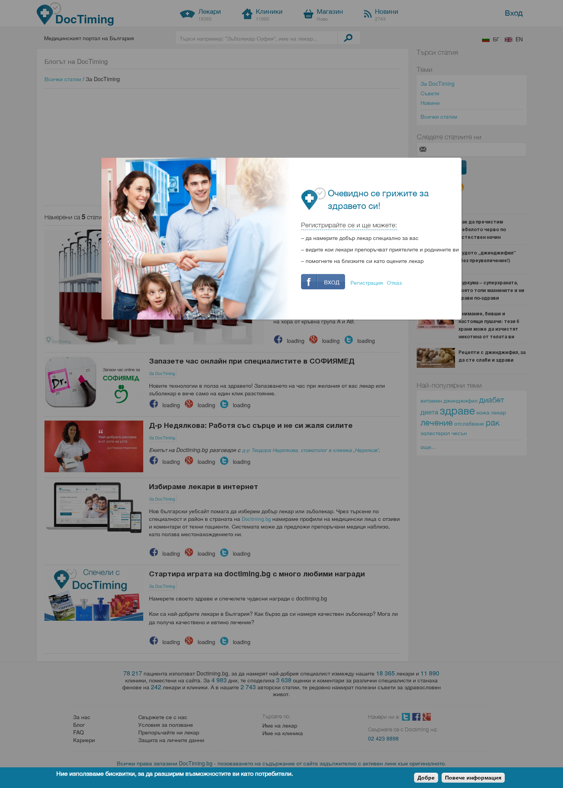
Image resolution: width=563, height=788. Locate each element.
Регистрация (366, 282)
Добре (426, 778)
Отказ (394, 282)
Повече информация (473, 778)
